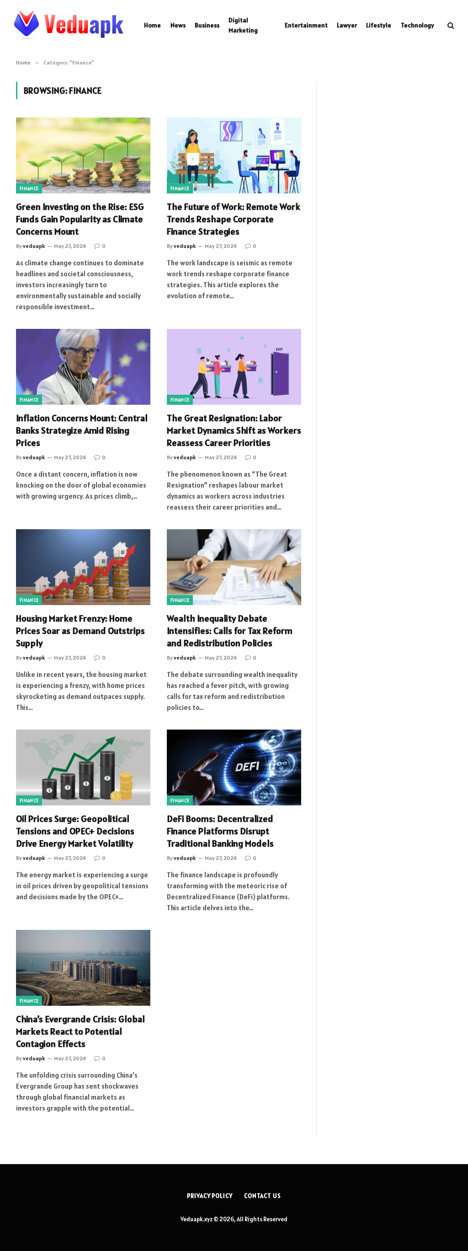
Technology (417, 25)
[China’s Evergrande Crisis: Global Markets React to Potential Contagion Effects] (83, 967)
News (178, 25)
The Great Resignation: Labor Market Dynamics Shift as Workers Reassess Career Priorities (234, 430)
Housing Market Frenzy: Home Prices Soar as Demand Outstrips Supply (80, 630)
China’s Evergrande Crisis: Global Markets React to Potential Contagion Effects (80, 1031)
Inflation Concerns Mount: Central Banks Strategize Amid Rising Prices (82, 430)
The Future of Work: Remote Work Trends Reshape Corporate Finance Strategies (233, 219)
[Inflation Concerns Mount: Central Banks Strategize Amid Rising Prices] (83, 366)
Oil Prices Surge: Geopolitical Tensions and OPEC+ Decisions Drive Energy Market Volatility (75, 831)
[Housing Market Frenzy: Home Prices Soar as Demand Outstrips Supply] (83, 567)
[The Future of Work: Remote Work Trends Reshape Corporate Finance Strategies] (234, 155)
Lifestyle (378, 25)
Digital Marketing (243, 25)
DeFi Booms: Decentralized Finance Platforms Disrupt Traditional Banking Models (220, 831)
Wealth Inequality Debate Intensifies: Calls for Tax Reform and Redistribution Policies (229, 630)
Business (207, 25)
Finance (29, 188)
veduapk (34, 245)
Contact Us (262, 1196)
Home (152, 25)
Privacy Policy (210, 1196)
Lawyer (347, 25)
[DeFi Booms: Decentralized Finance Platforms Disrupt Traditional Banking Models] (234, 767)
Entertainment (306, 25)
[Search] (450, 25)
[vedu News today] (68, 25)
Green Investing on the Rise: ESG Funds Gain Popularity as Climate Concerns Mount (80, 219)
